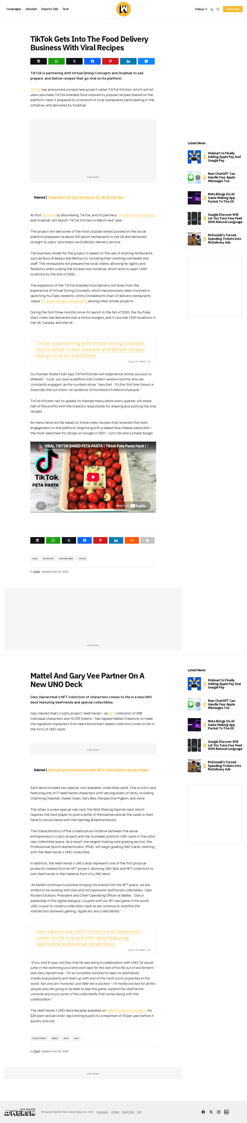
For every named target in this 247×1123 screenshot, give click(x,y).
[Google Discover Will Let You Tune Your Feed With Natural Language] (194, 218)
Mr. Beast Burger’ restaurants (64, 301)
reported (49, 215)
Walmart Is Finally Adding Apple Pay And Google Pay (224, 157)
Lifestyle (115, 1111)
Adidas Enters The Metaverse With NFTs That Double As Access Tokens (97, 770)
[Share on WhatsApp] (53, 540)
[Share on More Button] (147, 540)
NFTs (66, 1038)
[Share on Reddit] (132, 540)
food (35, 558)
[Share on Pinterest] (100, 540)
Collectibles (39, 1038)
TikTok (35, 89)
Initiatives (48, 558)
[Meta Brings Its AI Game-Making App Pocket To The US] (194, 197)
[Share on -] (38, 61)
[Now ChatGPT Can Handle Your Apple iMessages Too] (194, 177)
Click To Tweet (137, 361)
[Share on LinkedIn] (116, 540)
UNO (76, 1038)
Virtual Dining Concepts (136, 215)
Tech (139, 1111)
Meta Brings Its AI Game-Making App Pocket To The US (221, 198)
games (55, 1038)
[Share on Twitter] (69, 540)
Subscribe (232, 9)
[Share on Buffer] (37, 540)
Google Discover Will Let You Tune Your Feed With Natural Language (225, 218)
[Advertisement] (93, 149)
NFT (112, 713)
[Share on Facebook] (85, 540)
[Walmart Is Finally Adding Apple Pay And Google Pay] (194, 156)
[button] (212, 9)
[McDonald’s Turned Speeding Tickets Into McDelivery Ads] (194, 238)
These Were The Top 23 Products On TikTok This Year (85, 197)
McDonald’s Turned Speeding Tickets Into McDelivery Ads (224, 238)
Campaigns (102, 1111)
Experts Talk (128, 1111)
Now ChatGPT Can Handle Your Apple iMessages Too (221, 177)
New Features (66, 558)
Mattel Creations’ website (127, 1010)
